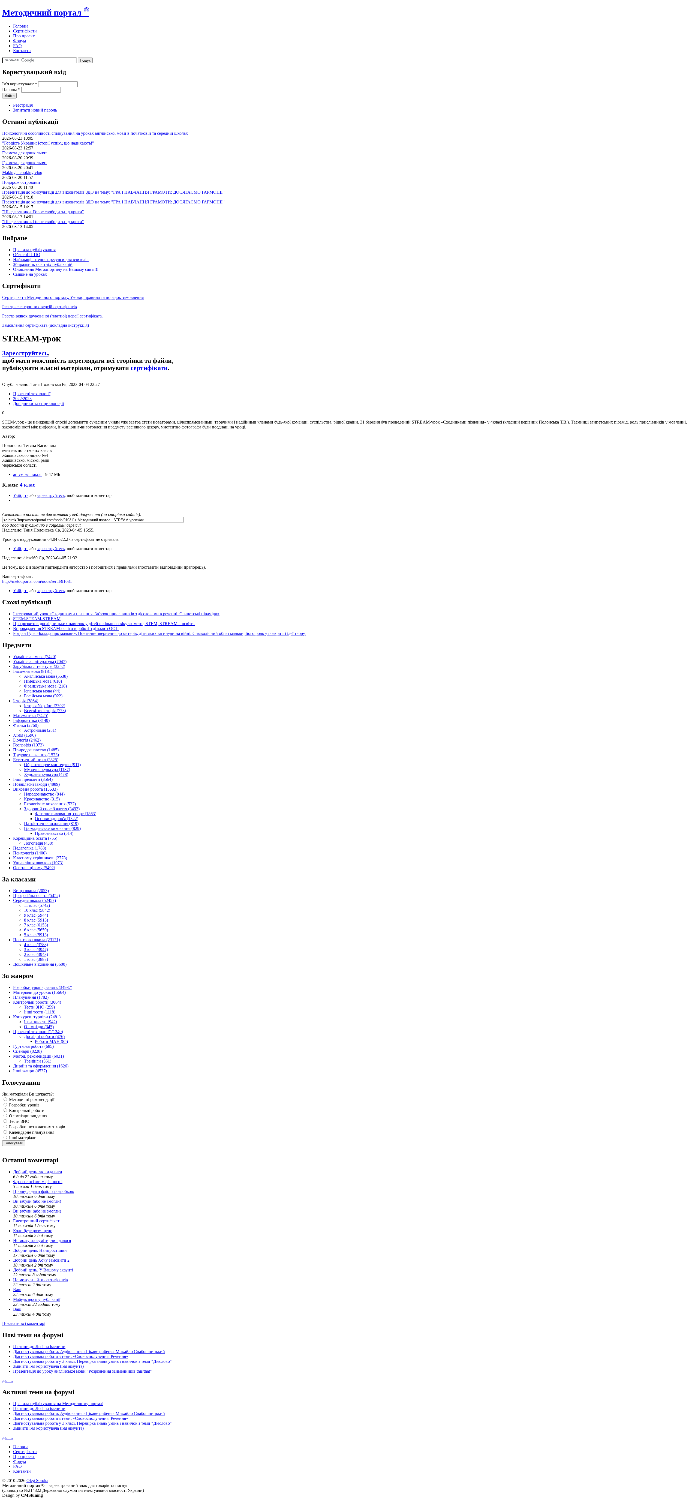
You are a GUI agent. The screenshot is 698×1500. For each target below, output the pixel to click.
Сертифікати (25, 31)
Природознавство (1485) (36, 750)
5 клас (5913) (36, 934)
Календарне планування (31, 1132)
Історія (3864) (25, 700)
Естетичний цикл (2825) (35, 759)
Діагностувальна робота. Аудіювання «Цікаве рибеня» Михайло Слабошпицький (89, 1351)
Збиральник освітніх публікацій (43, 264)
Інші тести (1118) (39, 1012)
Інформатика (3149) (31, 720)
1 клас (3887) (36, 959)
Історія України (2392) (44, 705)
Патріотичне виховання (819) (51, 823)
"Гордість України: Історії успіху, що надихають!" (48, 143)
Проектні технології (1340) (38, 1031)
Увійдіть (20, 495)
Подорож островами (21, 182)
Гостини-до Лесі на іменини (39, 1346)
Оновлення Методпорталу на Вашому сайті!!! (55, 269)
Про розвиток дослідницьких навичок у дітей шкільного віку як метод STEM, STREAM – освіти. (104, 623)
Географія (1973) (28, 745)
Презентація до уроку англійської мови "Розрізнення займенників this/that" (82, 1371)
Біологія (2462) (27, 740)
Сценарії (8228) (27, 1051)
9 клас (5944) (36, 915)
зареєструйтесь (51, 495)
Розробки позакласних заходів (36, 1126)
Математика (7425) (30, 715)
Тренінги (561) (37, 1061)
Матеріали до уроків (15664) (39, 992)
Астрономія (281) (40, 730)
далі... (7, 1380)
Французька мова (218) (45, 686)
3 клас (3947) (36, 949)
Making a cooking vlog (22, 172)
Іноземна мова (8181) (32, 671)
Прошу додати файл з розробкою (43, 1191)
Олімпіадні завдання (27, 1116)
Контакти (22, 50)
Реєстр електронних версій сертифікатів (39, 306)
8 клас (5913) (36, 920)
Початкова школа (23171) (36, 939)
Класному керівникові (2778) (40, 858)
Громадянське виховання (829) (52, 828)
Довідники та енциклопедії (38, 403)
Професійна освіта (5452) (36, 895)
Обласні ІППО (26, 254)
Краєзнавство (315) (42, 799)
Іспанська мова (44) (42, 691)
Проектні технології (31, 393)
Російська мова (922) (43, 696)
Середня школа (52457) (34, 900)
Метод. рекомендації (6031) (38, 1056)
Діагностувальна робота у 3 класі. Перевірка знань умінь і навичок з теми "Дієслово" (92, 1361)
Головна (20, 26)
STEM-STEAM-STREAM (37, 618)
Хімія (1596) (24, 735)
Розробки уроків (24, 1105)
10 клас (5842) (37, 910)
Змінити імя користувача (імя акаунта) (48, 1366)
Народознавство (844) (44, 794)
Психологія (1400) (30, 853)
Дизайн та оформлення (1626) (40, 1066)
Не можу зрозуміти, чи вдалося (42, 1240)
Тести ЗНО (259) (39, 1007)
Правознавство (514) (54, 833)
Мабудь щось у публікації (36, 1299)
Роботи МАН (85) (51, 1041)
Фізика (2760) (25, 725)
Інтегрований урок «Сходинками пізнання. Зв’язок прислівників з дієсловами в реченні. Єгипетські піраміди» (116, 613)
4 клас (27, 485)
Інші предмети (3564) (33, 779)
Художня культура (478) (46, 774)
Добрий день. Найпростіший (40, 1250)
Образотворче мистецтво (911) (52, 764)
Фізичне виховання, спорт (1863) (65, 813)
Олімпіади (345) (39, 1026)
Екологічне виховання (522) (50, 804)
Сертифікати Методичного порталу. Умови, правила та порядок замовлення (73, 297)
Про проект (24, 36)
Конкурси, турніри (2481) (37, 1017)
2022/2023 (22, 398)
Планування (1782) (31, 997)
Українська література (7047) (40, 661)
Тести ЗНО (18, 1121)
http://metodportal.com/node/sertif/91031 (37, 581)
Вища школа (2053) (31, 890)
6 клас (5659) (36, 930)
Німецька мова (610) (43, 681)
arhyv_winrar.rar (27, 474)
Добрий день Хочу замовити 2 (41, 1260)
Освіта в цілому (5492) (34, 867)
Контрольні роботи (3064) (37, 1002)
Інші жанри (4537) (30, 1071)
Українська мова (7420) (34, 656)
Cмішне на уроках (30, 274)
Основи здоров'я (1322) (56, 818)
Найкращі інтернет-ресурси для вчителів (51, 259)
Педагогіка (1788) (29, 848)
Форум (19, 40)
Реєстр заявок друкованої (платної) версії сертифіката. (52, 316)
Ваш (17, 1289)
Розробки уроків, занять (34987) (42, 987)
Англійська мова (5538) (46, 676)
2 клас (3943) (36, 954)
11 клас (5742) (37, 905)
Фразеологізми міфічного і (37, 1181)
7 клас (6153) (36, 925)
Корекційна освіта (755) (35, 838)
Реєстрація (23, 105)
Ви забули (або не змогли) (37, 1201)
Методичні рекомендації (31, 1099)
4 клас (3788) (36, 944)
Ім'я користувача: (19, 84)
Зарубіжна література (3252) (39, 666)
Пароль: (11, 89)
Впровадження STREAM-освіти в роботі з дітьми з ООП (66, 628)
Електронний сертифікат (36, 1221)
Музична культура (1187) (47, 769)
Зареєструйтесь (25, 353)
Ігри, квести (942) (40, 1021)
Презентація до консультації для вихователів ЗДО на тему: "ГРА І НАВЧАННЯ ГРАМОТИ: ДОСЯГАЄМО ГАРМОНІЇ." (113, 192)
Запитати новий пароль (35, 110)
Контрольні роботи (26, 1110)
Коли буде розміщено (32, 1230)
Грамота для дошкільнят (24, 153)
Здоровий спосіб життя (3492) (52, 808)
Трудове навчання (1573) (36, 754)
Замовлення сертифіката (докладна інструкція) (45, 325)
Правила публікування (34, 249)
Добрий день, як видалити (37, 1171)
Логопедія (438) (38, 843)
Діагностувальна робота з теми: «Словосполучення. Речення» (70, 1356)
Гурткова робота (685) (33, 1046)
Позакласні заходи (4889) (36, 784)
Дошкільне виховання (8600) (40, 964)
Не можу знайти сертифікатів (40, 1279)
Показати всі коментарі (23, 1323)
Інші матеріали (22, 1137)
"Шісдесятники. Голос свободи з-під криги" (43, 211)
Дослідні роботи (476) (44, 1036)
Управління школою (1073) (38, 862)
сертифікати (149, 367)
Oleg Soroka (37, 1480)
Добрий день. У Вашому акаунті (43, 1270)
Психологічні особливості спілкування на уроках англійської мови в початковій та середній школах (95, 133)
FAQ (17, 45)
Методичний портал (45, 12)
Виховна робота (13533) (35, 789)
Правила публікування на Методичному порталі (58, 1403)
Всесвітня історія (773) (45, 710)
